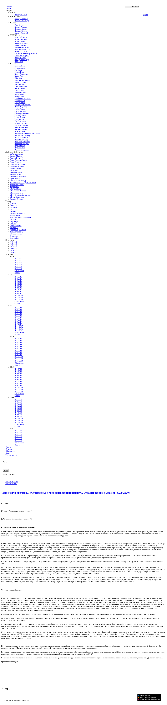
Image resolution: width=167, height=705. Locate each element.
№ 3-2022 (13, 246)
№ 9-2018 (18, 355)
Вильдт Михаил (16, 156)
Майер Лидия (20, 109)
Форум (17, 273)
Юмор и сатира (16, 234)
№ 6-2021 (18, 441)
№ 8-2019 (18, 383)
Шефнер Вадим (21, 31)
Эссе (12, 209)
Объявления (19, 271)
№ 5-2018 (18, 346)
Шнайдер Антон (21, 15)
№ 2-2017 (18, 310)
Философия (14, 238)
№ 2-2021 (18, 433)
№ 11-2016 (19, 297)
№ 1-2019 (18, 369)
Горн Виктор (20, 25)
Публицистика (15, 226)
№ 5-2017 (18, 316)
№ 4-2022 (13, 248)
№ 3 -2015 (18, 262)
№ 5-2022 (13, 250)
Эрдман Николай (21, 33)
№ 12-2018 (19, 361)
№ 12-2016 (19, 299)
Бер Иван (18, 70)
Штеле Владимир (21, 140)
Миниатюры (15, 215)
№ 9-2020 (18, 416)
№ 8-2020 (18, 414)
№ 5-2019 (18, 377)
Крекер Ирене (20, 103)
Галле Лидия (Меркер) (18, 160)
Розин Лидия (20, 117)
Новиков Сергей (21, 51)
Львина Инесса (16, 172)
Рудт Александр (21, 119)
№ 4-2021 (18, 437)
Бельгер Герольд (21, 37)
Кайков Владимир (17, 166)
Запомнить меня (9, 475)
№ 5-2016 (18, 285)
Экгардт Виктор (16, 199)
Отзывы (8, 449)
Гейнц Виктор (20, 45)
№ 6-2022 (13, 252)
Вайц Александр (16, 154)
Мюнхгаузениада (16, 232)
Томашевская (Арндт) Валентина (23, 183)
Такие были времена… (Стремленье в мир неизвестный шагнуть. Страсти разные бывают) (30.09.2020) (65, 492)
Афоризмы (14, 228)
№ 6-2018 (18, 349)
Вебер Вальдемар (21, 39)
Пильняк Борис (20, 29)
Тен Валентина (20, 121)
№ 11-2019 (19, 390)
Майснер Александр (22, 49)
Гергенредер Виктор (22, 80)
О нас (7, 453)
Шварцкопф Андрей (18, 191)
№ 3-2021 (18, 435)
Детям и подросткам (18, 230)
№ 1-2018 (18, 338)
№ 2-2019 (18, 371)
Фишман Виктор (21, 125)
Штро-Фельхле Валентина (20, 195)
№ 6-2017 (18, 318)
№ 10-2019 (19, 387)
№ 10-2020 (19, 418)
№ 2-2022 (13, 244)
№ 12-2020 (19, 422)
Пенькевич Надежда (18, 176)
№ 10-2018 (19, 357)
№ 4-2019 (18, 375)
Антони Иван (20, 66)
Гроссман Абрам (21, 86)
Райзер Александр (22, 113)
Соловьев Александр (18, 181)
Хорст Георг (14, 187)
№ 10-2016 (19, 295)
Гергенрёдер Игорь (22, 47)
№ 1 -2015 (18, 258)
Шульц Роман (20, 148)
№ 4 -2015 (18, 265)
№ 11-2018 (19, 359)
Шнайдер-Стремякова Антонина (27, 133)
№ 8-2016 (18, 291)
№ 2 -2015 (18, 260)
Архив (145, 15)
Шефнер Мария (21, 129)
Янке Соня (19, 62)
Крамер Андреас (21, 27)
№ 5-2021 (18, 439)
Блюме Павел (20, 72)
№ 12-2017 (19, 330)
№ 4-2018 (18, 344)
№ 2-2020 (18, 402)
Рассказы (13, 207)
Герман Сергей (20, 82)
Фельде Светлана (21, 123)
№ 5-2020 (18, 408)
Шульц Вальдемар (17, 197)
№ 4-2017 (18, 314)
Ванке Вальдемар (21, 74)
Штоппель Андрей (22, 144)
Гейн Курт (18, 78)
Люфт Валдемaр (21, 107)
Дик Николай (20, 88)
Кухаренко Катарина (23, 105)
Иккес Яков (19, 94)
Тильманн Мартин (22, 56)
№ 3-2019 (18, 373)
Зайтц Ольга (19, 90)
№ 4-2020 (18, 406)
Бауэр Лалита (20, 68)
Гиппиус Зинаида (21, 19)
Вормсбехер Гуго (21, 43)
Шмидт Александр (22, 60)
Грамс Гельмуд (15, 162)
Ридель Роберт (20, 115)
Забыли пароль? (11, 482)
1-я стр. (8, 8)
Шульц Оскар (20, 146)
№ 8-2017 (18, 322)
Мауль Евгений (20, 111)
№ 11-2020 (19, 420)
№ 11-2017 (19, 328)
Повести (13, 205)
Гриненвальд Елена (17, 164)
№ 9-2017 (18, 324)
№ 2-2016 (18, 279)
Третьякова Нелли (17, 185)
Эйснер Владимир (22, 150)
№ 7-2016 (18, 289)
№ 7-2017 (18, 320)
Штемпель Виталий (22, 142)
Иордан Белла (20, 97)
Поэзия (13, 211)
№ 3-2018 (18, 342)
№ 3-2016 (18, 281)
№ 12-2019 (19, 392)
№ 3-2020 (18, 404)
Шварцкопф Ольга (17, 193)
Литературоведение (17, 213)
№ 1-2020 (18, 400)
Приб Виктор (15, 178)
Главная (8, 6)
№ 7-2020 (18, 412)
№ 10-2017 (19, 326)
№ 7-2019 (18, 381)
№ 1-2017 (18, 308)
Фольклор (14, 236)
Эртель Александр (22, 21)
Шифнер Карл (20, 58)
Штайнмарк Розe (21, 138)
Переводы (14, 222)
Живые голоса (11, 455)
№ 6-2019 (18, 379)
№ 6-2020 (18, 410)
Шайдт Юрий (15, 189)
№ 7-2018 (18, 351)
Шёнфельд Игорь (21, 127)
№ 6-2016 (18, 287)
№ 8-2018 (18, 353)
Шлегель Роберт (21, 131)
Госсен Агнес (20, 84)
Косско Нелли (20, 101)
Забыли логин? (11, 484)
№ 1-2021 (18, 430)
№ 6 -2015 (18, 269)
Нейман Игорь (15, 174)
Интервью (14, 219)
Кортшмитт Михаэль (23, 99)
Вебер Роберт (20, 41)
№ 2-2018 (18, 340)
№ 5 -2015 (18, 267)
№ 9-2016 (18, 293)
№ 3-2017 (18, 312)
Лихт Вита (14, 170)
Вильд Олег (19, 76)
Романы (13, 203)
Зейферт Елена (20, 92)
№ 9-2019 (18, 385)
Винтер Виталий (16, 158)
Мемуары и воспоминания (20, 217)
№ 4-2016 (18, 283)
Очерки (13, 224)
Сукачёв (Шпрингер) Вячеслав (26, 54)
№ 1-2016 (18, 277)
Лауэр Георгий (15, 168)
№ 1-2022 (13, 242)
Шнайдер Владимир (22, 135)
